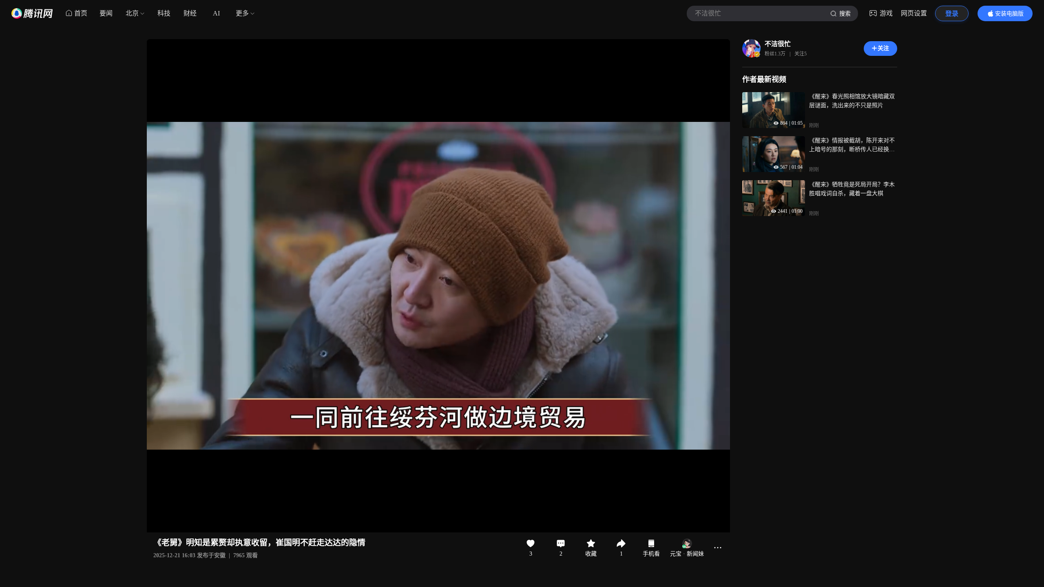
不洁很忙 (778, 43)
